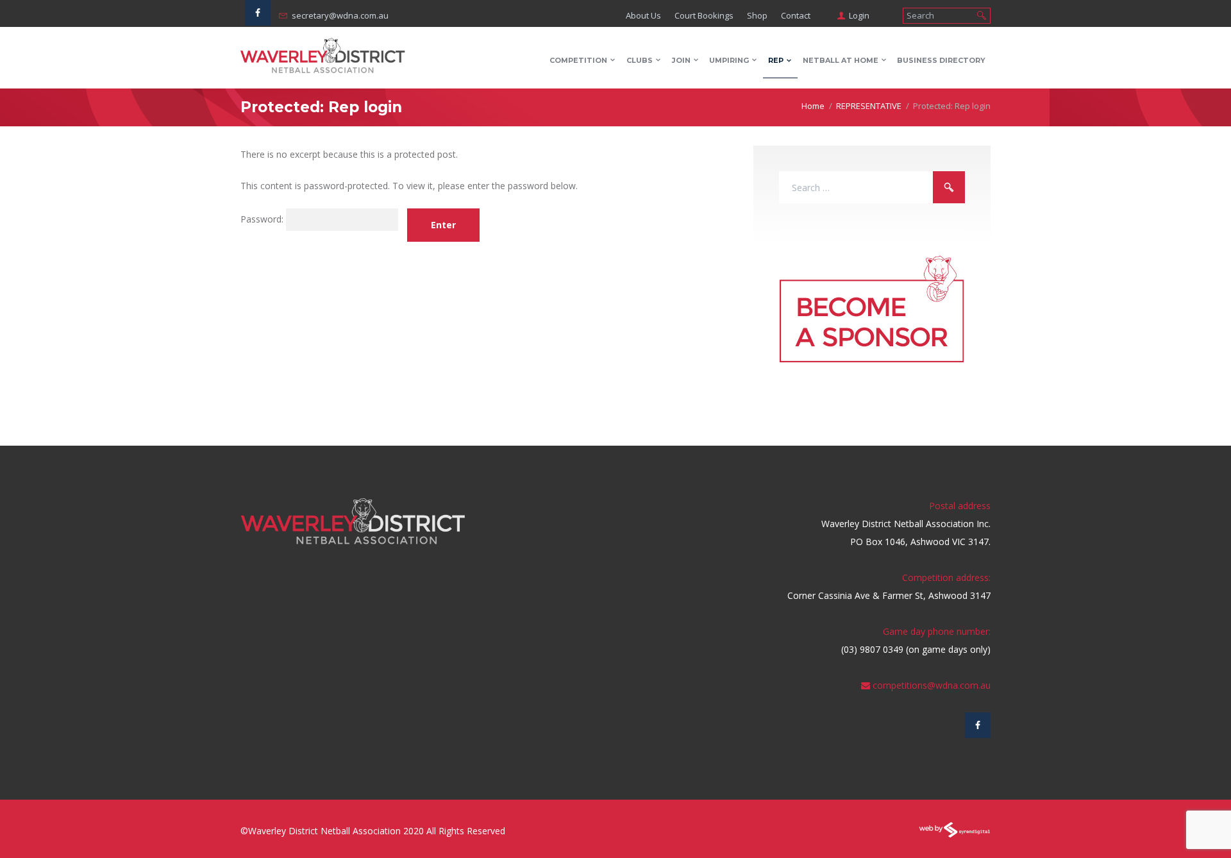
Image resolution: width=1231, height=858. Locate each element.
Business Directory (941, 60)
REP (775, 60)
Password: (263, 220)
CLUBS (639, 60)
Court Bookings (703, 15)
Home (813, 106)
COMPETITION (578, 60)
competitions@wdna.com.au (932, 685)
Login (859, 15)
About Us (643, 15)
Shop (757, 15)
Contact (795, 15)
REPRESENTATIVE (868, 106)
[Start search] (982, 14)
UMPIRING (729, 60)
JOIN (681, 60)
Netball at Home (840, 60)
